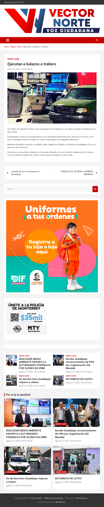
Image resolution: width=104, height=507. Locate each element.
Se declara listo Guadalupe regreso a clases (35, 380)
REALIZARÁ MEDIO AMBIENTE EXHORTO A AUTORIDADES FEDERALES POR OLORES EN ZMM (35, 363)
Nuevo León (13, 59)
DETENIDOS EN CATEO (79, 379)
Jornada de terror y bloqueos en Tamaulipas (25, 173)
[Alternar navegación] (7, 40)
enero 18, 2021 (13, 69)
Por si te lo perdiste (18, 394)
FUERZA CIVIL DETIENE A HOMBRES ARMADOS (77, 173)
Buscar (95, 189)
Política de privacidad (53, 498)
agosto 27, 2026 (26, 372)
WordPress (60, 502)
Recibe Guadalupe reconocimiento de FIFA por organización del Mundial (80, 363)
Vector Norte (27, 69)
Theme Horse (81, 498)
